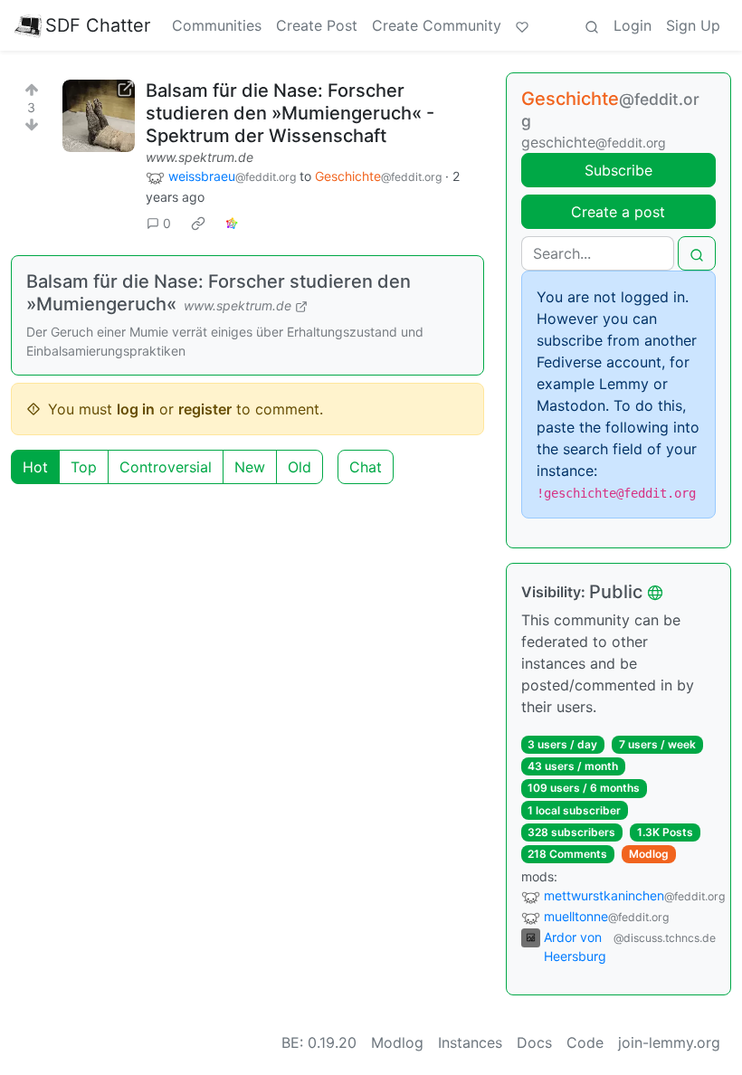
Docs (534, 1042)
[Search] (591, 25)
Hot (35, 467)
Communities (217, 25)
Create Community (436, 25)
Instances (470, 1042)
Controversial (165, 467)
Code (585, 1042)
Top (84, 467)
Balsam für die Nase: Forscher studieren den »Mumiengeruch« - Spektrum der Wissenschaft (290, 113)
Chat (365, 467)
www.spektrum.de (199, 157)
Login (633, 25)
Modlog (649, 854)
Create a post (618, 212)
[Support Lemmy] (522, 25)
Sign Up (693, 25)
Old (299, 467)
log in (136, 409)
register (205, 409)
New (249, 467)
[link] (198, 223)
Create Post (316, 25)
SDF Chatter (97, 25)
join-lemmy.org (669, 1042)
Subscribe (618, 170)
